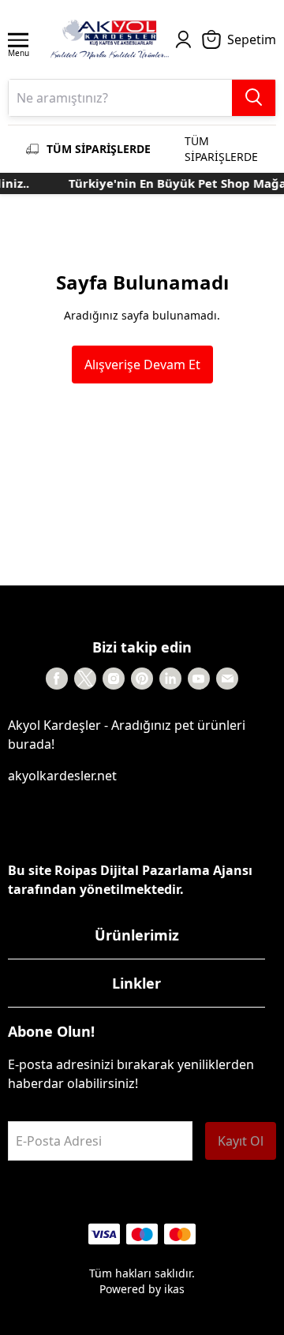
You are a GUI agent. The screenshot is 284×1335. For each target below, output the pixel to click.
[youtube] (199, 679)
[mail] (227, 679)
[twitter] (85, 679)
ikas (174, 1288)
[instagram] (114, 679)
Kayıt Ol (240, 1141)
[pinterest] (142, 679)
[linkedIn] (170, 679)
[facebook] (57, 679)
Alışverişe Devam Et (142, 364)
